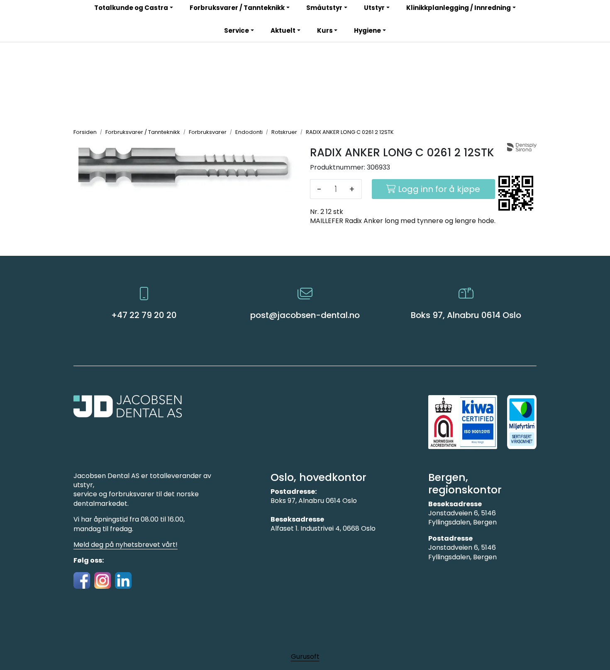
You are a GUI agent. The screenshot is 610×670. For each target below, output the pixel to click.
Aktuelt (283, 30)
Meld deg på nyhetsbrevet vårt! (125, 544)
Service (236, 30)
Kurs (325, 30)
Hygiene (367, 30)
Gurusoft (305, 656)
